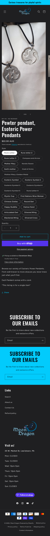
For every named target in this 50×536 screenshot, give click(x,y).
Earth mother (10, 169)
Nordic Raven (29, 164)
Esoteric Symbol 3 (13, 186)
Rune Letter (9, 153)
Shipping (14, 144)
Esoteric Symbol (11, 180)
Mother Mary (10, 164)
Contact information (26, 530)
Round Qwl (29, 202)
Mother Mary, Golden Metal (17, 175)
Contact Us (9, 408)
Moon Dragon (15, 523)
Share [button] (6, 292)
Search (8, 397)
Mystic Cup (9, 196)
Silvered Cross (31, 218)
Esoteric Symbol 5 (13, 191)
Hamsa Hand (28, 207)
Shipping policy (39, 527)
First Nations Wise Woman (32, 196)
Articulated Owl (11, 212)
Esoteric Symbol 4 (36, 186)
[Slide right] (30, 114)
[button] (5, 11)
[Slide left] (19, 114)
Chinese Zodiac (11, 202)
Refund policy (10, 413)
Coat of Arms (29, 169)
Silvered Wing (30, 212)
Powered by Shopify (27, 523)
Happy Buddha (10, 207)
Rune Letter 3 (10, 158)
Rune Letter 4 (34, 191)
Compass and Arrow (33, 158)
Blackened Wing (11, 218)
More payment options (25, 249)
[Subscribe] (42, 340)
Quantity (5, 223)
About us (8, 402)
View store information (13, 262)
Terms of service (25, 527)
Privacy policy (13, 527)
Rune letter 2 (26, 153)
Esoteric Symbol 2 (33, 180)
